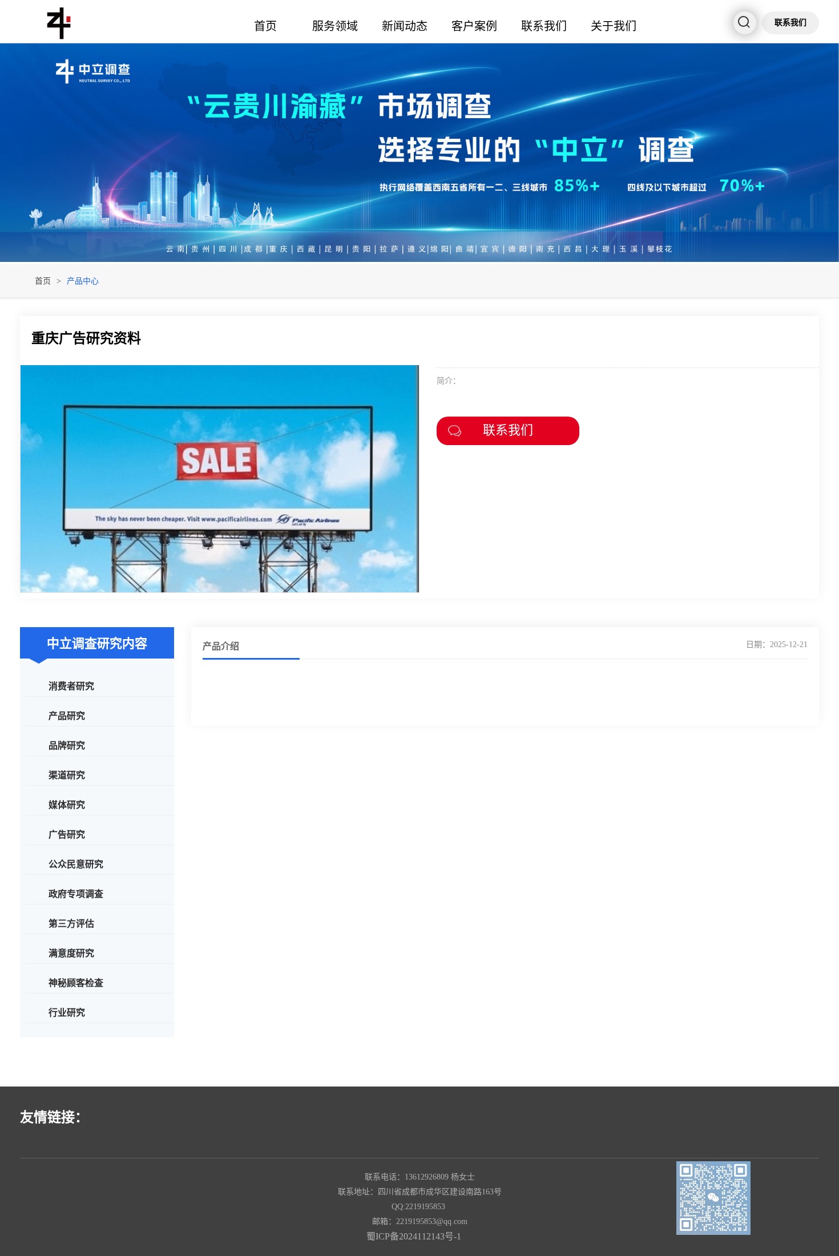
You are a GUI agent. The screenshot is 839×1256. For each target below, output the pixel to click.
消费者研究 (71, 686)
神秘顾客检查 (76, 982)
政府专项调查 (76, 893)
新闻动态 (404, 25)
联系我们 (544, 25)
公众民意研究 (76, 864)
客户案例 (474, 25)
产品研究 (67, 715)
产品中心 (83, 281)
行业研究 (67, 1012)
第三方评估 (71, 923)
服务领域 (335, 25)
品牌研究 (67, 745)
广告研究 (67, 834)
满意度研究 (71, 953)
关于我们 (613, 25)
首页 (265, 25)
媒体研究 (67, 804)
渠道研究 (67, 775)
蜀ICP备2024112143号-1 (413, 1236)
